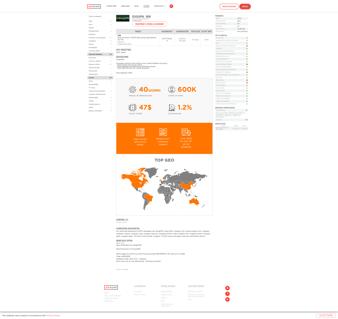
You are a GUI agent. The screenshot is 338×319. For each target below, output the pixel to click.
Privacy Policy (140, 294)
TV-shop (92, 87)
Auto (90, 24)
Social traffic (220, 88)
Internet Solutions (95, 54)
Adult (91, 107)
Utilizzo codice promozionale (226, 104)
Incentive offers (94, 51)
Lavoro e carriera (95, 61)
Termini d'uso (166, 294)
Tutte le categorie (95, 16)
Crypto (91, 101)
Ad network (220, 38)
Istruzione (92, 57)
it (171, 6)
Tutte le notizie (122, 269)
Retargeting (220, 80)
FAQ (163, 301)
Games (91, 44)
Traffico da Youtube (222, 101)
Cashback (219, 48)
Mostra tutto (121, 222)
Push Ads (219, 77)
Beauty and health (95, 111)
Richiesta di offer (195, 291)
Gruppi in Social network (224, 61)
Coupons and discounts (97, 94)
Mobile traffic (93, 97)
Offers (146, 6)
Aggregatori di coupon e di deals (227, 40)
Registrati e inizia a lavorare (149, 23)
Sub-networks (220, 90)
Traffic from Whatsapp (223, 93)
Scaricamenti (93, 74)
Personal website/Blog (223, 67)
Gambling (92, 41)
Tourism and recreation (97, 91)
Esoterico (92, 34)
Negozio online (94, 64)
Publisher (125, 6)
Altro (90, 21)
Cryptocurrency (94, 104)
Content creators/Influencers (225, 53)
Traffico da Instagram (223, 98)
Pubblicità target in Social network (227, 75)
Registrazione (229, 6)
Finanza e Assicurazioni (97, 37)
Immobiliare (93, 47)
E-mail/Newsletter (222, 59)
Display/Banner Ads (222, 56)
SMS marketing (221, 85)
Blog (136, 6)
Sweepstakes (93, 84)
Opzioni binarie (94, 67)
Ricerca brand (220, 82)
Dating (91, 28)
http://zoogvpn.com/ (140, 19)
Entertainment (94, 31)
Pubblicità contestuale (223, 72)
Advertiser (111, 6)
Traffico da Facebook (223, 96)
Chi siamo (138, 291)
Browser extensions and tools (226, 45)
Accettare (326, 316)
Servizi (91, 77)
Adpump (108, 298)
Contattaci (159, 6)
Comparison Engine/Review (225, 51)
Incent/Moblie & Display (224, 64)
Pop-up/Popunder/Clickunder (226, 69)
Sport (91, 81)
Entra (245, 6)
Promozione (93, 71)
